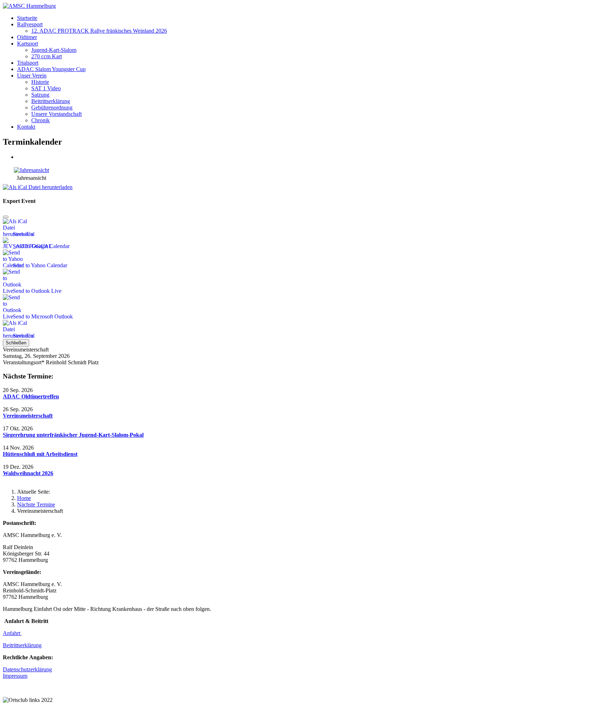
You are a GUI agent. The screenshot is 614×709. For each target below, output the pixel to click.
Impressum (15, 676)
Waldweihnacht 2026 (28, 473)
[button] (30, 24)
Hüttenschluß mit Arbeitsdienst (40, 454)
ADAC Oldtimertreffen (31, 396)
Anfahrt (12, 633)
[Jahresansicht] (31, 170)
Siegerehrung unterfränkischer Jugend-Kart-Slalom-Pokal (73, 435)
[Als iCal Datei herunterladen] (37, 185)
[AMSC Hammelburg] (29, 6)
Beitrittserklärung (22, 645)
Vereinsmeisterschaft (28, 416)
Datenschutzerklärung (27, 669)
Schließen (16, 342)
